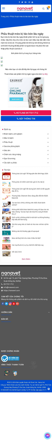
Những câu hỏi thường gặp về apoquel (25, 231)
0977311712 (9, 284)
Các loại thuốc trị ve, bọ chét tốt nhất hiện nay (28, 245)
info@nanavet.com (11, 287)
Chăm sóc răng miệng (12, 154)
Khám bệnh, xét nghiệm (12, 134)
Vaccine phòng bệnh (11, 146)
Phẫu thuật (8, 142)
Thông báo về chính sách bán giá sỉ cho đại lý (28, 182)
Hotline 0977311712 (27, 113)
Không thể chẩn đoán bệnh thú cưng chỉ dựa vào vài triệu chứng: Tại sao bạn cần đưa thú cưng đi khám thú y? (30, 212)
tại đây (45, 74)
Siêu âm (6, 150)
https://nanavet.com (12, 290)
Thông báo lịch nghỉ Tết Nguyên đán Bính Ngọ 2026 (30, 173)
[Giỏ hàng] (48, 9)
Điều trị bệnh (8, 138)
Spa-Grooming (9, 159)
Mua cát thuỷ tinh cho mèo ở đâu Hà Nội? (26, 238)
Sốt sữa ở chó (17, 252)
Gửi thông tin (27, 118)
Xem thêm (26, 259)
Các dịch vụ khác (10, 163)
